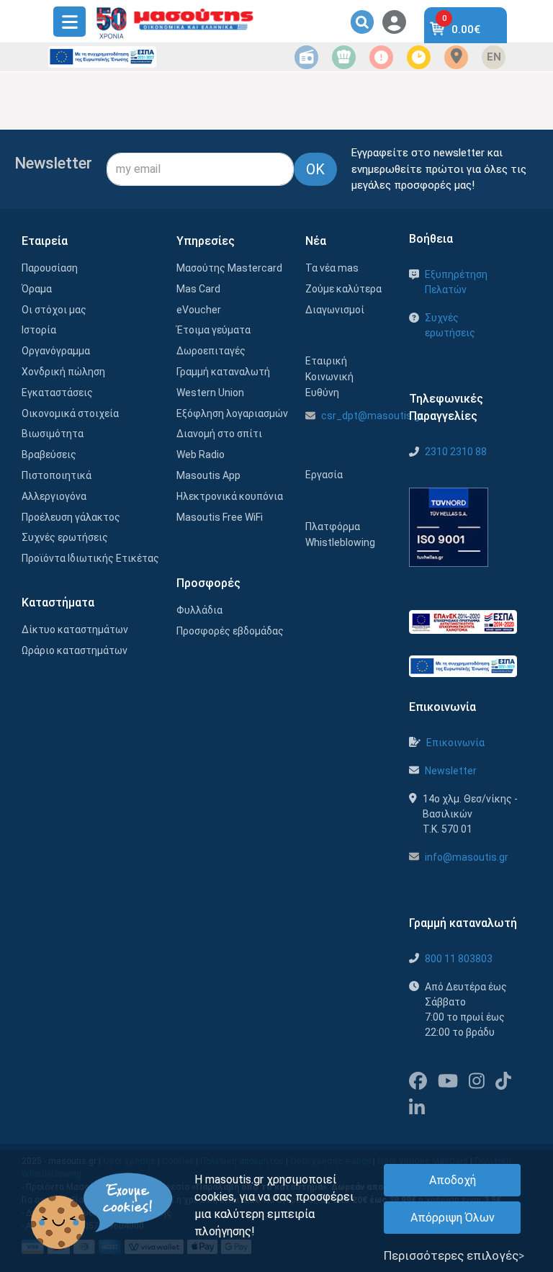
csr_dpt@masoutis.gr (372, 415)
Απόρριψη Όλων (452, 1217)
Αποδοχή (452, 1180)
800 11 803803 (459, 958)
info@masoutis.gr (466, 857)
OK (315, 169)
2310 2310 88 (456, 451)
